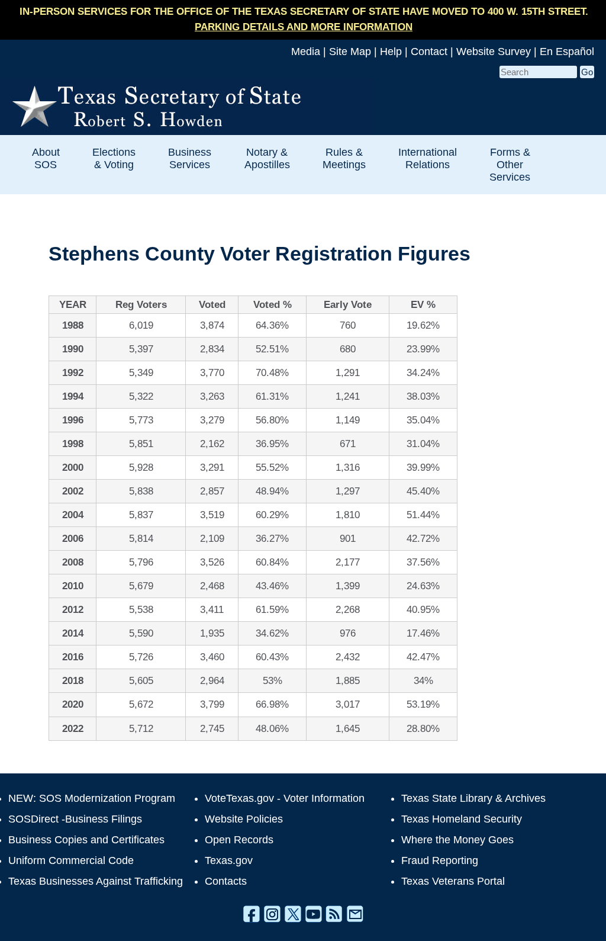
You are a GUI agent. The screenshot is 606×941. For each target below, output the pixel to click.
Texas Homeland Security (461, 819)
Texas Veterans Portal (453, 881)
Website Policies (244, 819)
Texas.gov (229, 860)
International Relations (427, 158)
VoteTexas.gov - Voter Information (285, 798)
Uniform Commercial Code (71, 860)
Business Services (189, 158)
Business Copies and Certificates (86, 840)
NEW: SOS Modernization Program (91, 798)
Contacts (226, 881)
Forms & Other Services (509, 164)
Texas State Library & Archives (473, 798)
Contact (429, 51)
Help (391, 51)
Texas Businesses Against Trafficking (95, 881)
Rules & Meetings (344, 158)
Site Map (350, 51)
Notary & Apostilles (267, 158)
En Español (567, 51)
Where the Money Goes (457, 840)
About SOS (46, 158)
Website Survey (493, 51)
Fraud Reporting (439, 860)
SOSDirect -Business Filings (75, 819)
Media (305, 51)
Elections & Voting (114, 158)
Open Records (239, 840)
